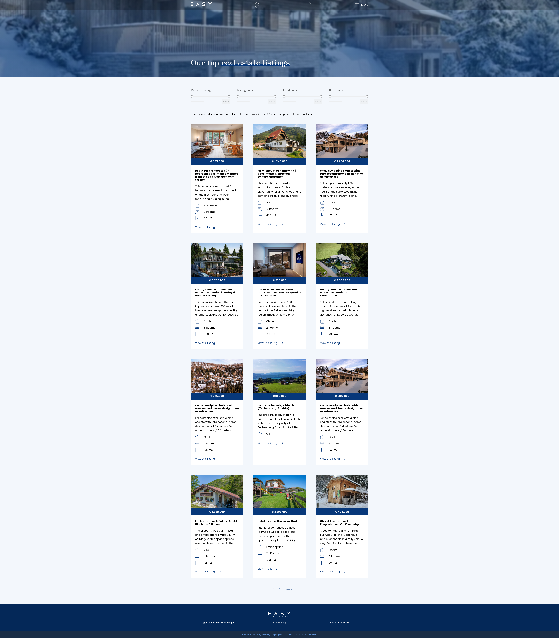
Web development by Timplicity (256, 634)
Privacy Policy (279, 622)
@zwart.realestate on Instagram (219, 622)
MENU (364, 5)
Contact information (339, 622)
